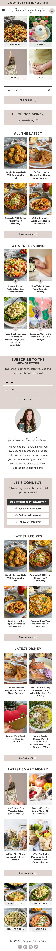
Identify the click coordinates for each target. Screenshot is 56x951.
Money (15, 77)
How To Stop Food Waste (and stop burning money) (15, 811)
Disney (40, 44)
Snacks (40, 929)
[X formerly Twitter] (36, 947)
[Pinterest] (31, 947)
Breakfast (15, 903)
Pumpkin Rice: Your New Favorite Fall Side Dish (40, 624)
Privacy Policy (39, 941)
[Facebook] (20, 947)
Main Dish (40, 903)
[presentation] (15, 153)
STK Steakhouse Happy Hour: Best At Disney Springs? (40, 175)
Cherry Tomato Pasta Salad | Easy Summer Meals (15, 289)
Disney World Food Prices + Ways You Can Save (15, 739)
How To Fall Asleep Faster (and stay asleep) (40, 289)
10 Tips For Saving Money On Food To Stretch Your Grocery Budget (40, 858)
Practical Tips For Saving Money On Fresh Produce (40, 811)
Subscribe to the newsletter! (28, 3)
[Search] (49, 90)
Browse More (26, 234)
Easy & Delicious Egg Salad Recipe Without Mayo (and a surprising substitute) (15, 339)
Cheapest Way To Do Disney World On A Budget (40, 337)
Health (40, 77)
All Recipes (26, 100)
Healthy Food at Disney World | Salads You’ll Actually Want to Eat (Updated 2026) (40, 741)
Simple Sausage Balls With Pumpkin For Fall (15, 175)
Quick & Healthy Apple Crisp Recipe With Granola (40, 221)
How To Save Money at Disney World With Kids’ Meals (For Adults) (40, 691)
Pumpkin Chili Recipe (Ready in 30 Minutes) (15, 221)
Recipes (15, 44)
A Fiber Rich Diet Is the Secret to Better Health (16, 857)
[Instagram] (25, 947)
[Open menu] (3, 10)
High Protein (15, 929)
